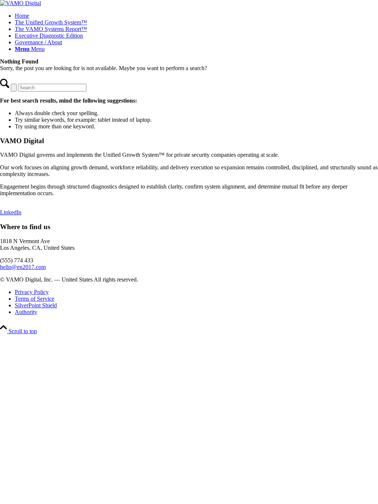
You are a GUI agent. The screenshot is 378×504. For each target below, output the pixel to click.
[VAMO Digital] (20, 3)
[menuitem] (196, 16)
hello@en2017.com (23, 267)
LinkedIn (10, 212)
